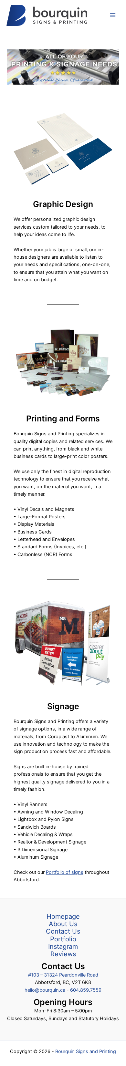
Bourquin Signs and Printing (85, 1051)
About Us (63, 924)
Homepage (63, 916)
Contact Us (63, 931)
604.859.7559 (85, 990)
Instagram (63, 946)
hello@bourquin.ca (46, 990)
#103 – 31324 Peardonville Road (63, 975)
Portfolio (63, 939)
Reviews (63, 954)
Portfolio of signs (64, 872)
